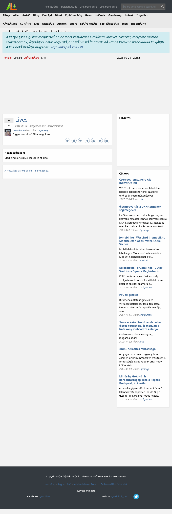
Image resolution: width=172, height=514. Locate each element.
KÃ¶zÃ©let (10, 24)
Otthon (62, 24)
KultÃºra (25, 24)
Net (36, 24)
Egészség (43, 130)
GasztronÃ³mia (95, 15)
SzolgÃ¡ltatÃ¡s (109, 24)
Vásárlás (143, 260)
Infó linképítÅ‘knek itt (67, 47)
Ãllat (16, 15)
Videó (142, 199)
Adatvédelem (81, 484)
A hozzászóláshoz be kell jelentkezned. (27, 170)
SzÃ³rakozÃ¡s (88, 24)
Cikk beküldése (108, 6)
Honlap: (7, 57)
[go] (162, 7)
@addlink (44, 496)
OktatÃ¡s (48, 24)
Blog (36, 15)
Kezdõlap (50, 484)
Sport (73, 24)
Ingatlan (142, 15)
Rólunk (95, 484)
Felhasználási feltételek (114, 484)
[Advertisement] (86, 86)
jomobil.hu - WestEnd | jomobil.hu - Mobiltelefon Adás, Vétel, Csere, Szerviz (143, 241)
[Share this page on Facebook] (74, 140)
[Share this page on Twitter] (68, 140)
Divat (58, 15)
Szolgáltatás (145, 287)
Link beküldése (88, 6)
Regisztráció (51, 6)
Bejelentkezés (69, 6)
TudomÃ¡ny (138, 24)
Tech (125, 24)
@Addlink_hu (119, 496)
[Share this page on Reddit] (81, 140)
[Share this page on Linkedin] (94, 140)
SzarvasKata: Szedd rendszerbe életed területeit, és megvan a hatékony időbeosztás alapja (140, 325)
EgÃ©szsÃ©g (73, 15)
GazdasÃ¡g (115, 15)
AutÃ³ (26, 15)
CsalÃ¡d (47, 15)
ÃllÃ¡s (6, 15)
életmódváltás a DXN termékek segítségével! (140, 208)
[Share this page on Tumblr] (88, 140)
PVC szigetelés (128, 295)
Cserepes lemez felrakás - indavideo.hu (136, 181)
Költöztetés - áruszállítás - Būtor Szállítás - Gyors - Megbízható (140, 269)
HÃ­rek (129, 15)
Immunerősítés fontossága (137, 349)
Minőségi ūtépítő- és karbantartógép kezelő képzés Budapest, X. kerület (139, 380)
